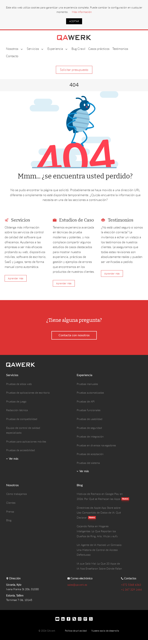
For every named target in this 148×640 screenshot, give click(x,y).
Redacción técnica (17, 410)
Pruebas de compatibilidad (21, 419)
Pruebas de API (86, 401)
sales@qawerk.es (77, 584)
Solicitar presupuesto (74, 70)
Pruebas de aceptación (90, 454)
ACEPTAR (74, 21)
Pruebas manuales (87, 384)
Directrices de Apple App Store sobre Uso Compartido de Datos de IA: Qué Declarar (99, 512)
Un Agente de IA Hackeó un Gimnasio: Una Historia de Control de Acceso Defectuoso (99, 549)
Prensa (10, 511)
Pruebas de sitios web (19, 384)
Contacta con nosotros (74, 335)
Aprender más (15, 278)
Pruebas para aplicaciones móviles (26, 441)
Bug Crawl (78, 49)
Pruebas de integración (90, 436)
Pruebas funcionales (88, 410)
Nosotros (12, 49)
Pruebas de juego (16, 401)
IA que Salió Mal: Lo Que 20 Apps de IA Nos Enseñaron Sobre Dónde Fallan (99, 566)
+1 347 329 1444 (131, 589)
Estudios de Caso (76, 220)
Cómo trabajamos (16, 494)
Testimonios (120, 49)
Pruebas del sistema (88, 463)
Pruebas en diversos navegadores (96, 445)
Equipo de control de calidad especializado (23, 430)
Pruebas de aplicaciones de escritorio (28, 392)
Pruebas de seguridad (89, 428)
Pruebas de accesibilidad (20, 450)
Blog (8, 520)
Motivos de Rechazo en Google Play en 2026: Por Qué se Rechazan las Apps (100, 496)
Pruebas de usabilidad (89, 419)
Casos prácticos (98, 49)
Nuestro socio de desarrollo (105, 630)
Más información (82, 12)
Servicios (33, 49)
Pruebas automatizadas (90, 392)
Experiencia (55, 49)
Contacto (12, 56)
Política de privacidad (76, 630)
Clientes (10, 502)
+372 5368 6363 (131, 584)
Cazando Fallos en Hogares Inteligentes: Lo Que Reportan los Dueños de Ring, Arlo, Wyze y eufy (97, 531)
